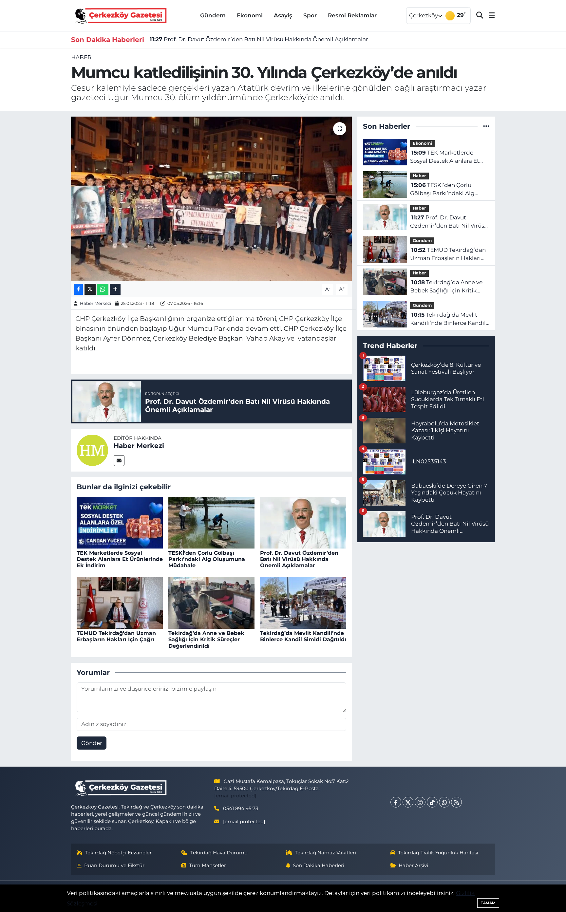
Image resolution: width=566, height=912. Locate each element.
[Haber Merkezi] (92, 449)
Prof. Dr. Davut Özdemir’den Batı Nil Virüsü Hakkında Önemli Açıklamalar (259, 39)
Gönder (91, 743)
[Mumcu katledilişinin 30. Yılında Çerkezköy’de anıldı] (211, 199)
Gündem (213, 15)
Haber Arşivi (413, 865)
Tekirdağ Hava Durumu (219, 853)
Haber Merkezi (95, 303)
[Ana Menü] (489, 16)
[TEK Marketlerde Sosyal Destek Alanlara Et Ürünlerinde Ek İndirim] (120, 522)
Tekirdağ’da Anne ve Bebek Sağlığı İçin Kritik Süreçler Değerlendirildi (206, 639)
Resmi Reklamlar (352, 15)
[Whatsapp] (444, 802)
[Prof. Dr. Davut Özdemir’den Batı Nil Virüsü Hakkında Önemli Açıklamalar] (303, 522)
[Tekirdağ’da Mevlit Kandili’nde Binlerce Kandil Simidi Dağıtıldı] (303, 602)
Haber (81, 57)
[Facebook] (395, 802)
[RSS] (456, 802)
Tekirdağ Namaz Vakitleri (325, 853)
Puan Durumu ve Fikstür (114, 865)
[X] (408, 802)
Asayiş (283, 15)
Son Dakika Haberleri (318, 865)
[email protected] (235, 796)
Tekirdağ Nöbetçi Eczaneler (118, 853)
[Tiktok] (432, 802)
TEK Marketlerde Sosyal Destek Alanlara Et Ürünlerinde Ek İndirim (120, 559)
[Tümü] (486, 126)
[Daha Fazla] (115, 289)
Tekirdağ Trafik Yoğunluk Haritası (438, 853)
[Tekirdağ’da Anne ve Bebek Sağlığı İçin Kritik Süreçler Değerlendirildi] (211, 602)
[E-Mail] (119, 460)
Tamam (488, 903)
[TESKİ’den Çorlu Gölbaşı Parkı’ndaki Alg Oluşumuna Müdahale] (211, 522)
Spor (310, 15)
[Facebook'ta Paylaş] (78, 289)
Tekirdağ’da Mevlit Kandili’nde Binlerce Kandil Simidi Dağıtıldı (303, 636)
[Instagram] (420, 802)
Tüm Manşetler (207, 865)
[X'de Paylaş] (90, 289)
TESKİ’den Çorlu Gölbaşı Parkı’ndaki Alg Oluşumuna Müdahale (206, 559)
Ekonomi (250, 15)
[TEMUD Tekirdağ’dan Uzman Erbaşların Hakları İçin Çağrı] (120, 602)
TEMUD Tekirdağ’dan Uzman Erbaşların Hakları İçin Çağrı (116, 636)
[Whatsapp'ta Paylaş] (102, 289)
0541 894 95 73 (240, 808)
